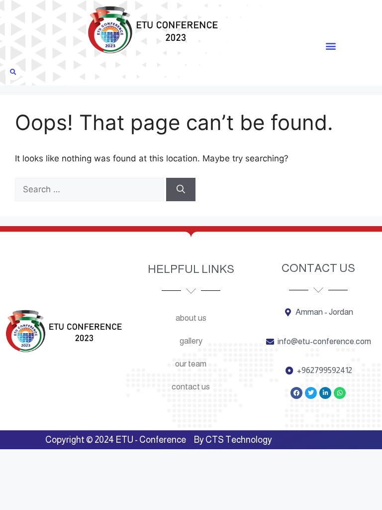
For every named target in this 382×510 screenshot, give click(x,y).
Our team (190, 364)
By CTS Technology (233, 440)
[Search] (180, 190)
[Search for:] (90, 189)
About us (191, 318)
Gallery (191, 341)
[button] (330, 45)
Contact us (191, 386)
